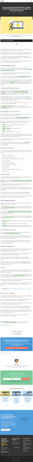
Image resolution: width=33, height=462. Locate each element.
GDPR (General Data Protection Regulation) (19, 96)
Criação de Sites (25, 450)
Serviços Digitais (26, 438)
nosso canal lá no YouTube (20, 321)
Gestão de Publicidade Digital (26, 449)
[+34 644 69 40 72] (16, 445)
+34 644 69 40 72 (16, 447)
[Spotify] (8, 452)
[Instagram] (4, 452)
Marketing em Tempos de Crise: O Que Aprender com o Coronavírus (19, 288)
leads (17, 299)
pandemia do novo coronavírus (20, 94)
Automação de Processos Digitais (27, 445)
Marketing (8, 12)
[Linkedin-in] (6, 452)
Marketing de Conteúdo (7, 353)
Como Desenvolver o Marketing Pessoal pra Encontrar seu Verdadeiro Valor (16, 400)
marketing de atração (8, 306)
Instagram (9, 325)
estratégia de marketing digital (6, 57)
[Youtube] (2, 452)
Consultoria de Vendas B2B (27, 443)
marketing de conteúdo (17, 309)
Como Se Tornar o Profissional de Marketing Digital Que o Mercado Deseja (5, 399)
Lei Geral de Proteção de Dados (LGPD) (12, 49)
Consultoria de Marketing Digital (27, 441)
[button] (31, 1)
